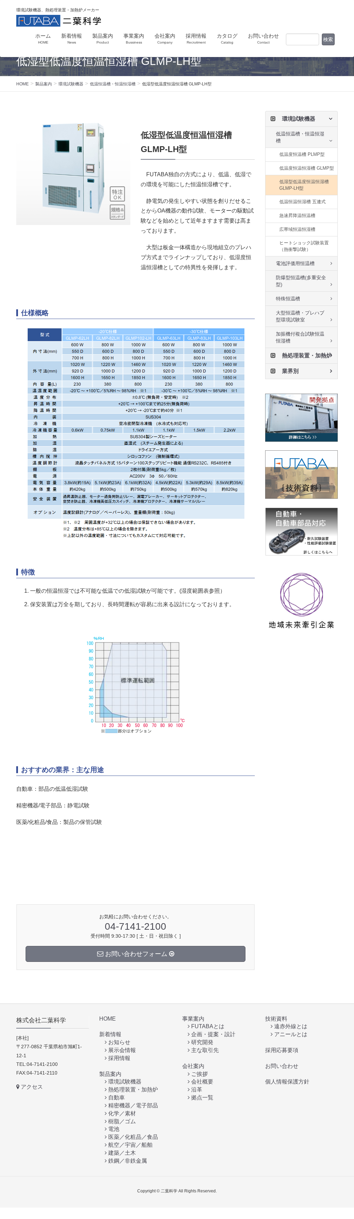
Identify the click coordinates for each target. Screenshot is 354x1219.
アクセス (31, 1087)
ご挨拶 (199, 1074)
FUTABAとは (207, 1026)
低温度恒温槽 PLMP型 (302, 154)
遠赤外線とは (290, 1026)
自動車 (116, 1097)
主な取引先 (204, 1050)
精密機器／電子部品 (132, 1105)
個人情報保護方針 (287, 1082)
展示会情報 (121, 1050)
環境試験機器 (298, 119)
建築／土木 (121, 1153)
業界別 (290, 371)
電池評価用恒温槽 (295, 263)
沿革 (196, 1090)
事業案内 (193, 1019)
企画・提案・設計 (212, 1034)
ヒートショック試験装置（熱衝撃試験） (304, 246)
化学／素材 (121, 1113)
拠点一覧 (201, 1097)
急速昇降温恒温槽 (297, 215)
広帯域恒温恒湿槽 (297, 229)
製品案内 (110, 1074)
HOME (107, 1019)
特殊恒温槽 (288, 298)
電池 (113, 1129)
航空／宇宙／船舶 (129, 1145)
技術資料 (276, 1019)
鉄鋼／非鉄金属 (127, 1161)
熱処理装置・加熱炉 (307, 355)
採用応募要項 (281, 1050)
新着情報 (110, 1034)
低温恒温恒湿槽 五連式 (302, 201)
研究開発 (201, 1042)
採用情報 (118, 1058)
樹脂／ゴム (121, 1121)
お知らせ (118, 1042)
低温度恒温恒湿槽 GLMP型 (306, 168)
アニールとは (290, 1034)
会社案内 (193, 1066)
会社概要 (201, 1082)
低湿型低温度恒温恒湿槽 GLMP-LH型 (304, 185)
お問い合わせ (281, 1066)
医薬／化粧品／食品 (132, 1137)
